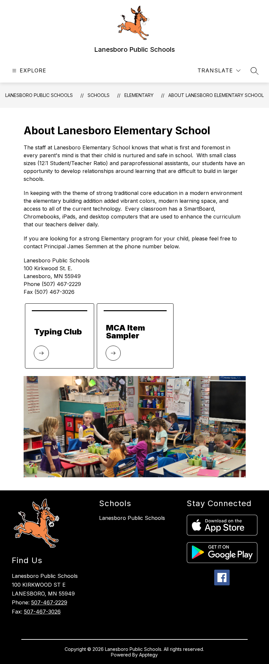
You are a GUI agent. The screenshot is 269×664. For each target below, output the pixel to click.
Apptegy (148, 654)
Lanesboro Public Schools (39, 95)
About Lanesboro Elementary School (216, 95)
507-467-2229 (49, 602)
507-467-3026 (42, 611)
